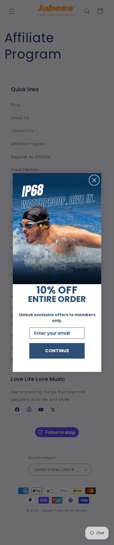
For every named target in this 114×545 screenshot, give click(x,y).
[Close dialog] (94, 180)
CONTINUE (57, 351)
